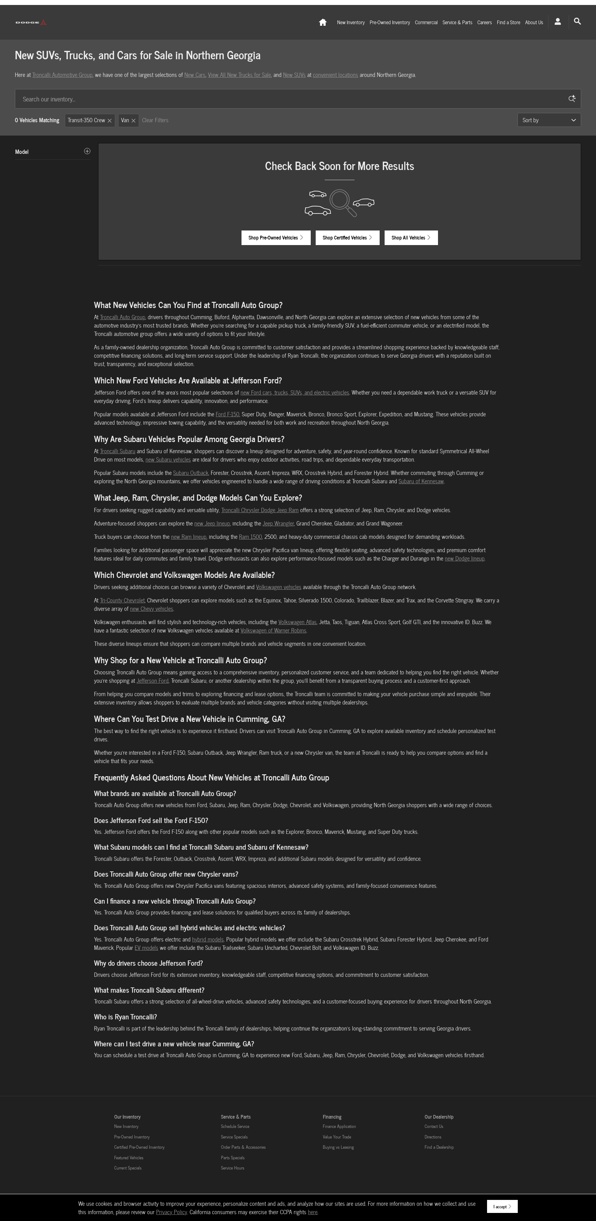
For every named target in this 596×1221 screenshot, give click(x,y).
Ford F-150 (227, 413)
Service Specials (234, 1136)
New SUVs (294, 74)
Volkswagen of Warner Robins (273, 630)
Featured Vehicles (128, 1157)
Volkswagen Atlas (297, 621)
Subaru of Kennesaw (421, 480)
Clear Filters (155, 120)
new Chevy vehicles (151, 608)
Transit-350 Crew (86, 119)
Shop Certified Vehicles (345, 237)
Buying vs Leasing (338, 1147)
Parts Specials (233, 1157)
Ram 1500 (250, 536)
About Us (534, 22)
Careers (484, 22)
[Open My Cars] (556, 22)
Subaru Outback (190, 472)
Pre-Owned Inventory (390, 22)
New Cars (194, 74)
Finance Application (339, 1126)
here (313, 1211)
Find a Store (508, 22)
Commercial (426, 22)
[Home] (31, 22)
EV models (146, 947)
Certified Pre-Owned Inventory (139, 1147)
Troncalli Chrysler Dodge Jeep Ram (260, 509)
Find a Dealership (439, 1147)
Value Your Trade (337, 1136)
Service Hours (232, 1167)
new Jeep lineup (212, 523)
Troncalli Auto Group (122, 316)
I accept (500, 1206)
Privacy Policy (171, 1211)
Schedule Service (235, 1126)
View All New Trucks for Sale (239, 74)
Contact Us (434, 1126)
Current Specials (128, 1167)
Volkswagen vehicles (278, 586)
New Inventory (351, 22)
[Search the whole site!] (577, 21)
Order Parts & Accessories (243, 1147)
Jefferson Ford (153, 680)
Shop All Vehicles (408, 237)
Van (125, 119)
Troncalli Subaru (117, 450)
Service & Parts (457, 22)
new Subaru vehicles (168, 459)
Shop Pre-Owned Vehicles (273, 237)
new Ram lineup (188, 536)
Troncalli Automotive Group (62, 74)
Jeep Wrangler (278, 523)
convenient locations (335, 74)
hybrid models (208, 939)
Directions (433, 1136)
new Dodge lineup (465, 558)
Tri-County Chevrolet (122, 600)
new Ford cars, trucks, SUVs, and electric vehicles (295, 392)
